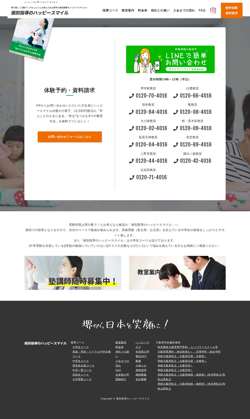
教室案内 (128, 10)
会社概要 (141, 379)
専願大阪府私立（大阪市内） (175, 370)
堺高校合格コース (83, 365)
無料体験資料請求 (231, 10)
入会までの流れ (184, 10)
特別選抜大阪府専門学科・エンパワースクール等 (188, 347)
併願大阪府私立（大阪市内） (175, 365)
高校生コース (80, 374)
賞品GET (141, 356)
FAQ (202, 10)
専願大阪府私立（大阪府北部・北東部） (182, 361)
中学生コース (80, 361)
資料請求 (141, 370)
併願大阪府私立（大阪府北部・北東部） (182, 356)
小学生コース (80, 347)
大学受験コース (82, 379)
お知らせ (141, 365)
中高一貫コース (82, 370)
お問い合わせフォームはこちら (70, 136)
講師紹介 (120, 379)
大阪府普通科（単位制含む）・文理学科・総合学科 (189, 351)
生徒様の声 (122, 374)
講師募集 (141, 374)
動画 (138, 361)
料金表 (142, 10)
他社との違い (160, 10)
